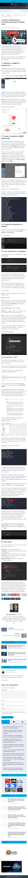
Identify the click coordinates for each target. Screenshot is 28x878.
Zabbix (17, 598)
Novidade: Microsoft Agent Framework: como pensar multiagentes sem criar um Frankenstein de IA (13, 764)
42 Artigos (19, 614)
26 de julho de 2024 (12, 656)
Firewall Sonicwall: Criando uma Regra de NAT (17, 660)
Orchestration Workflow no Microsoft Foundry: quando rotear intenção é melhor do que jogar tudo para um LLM (13, 746)
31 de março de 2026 (12, 810)
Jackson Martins (22, 648)
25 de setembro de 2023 (13, 648)
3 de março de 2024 (6, 27)
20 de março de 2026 (12, 818)
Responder (5, 680)
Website (3, 708)
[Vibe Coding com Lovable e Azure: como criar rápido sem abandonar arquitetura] (4, 800)
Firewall (7, 598)
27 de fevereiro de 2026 (13, 828)
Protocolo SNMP (5, 287)
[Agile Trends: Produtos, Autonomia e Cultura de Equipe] (14, 785)
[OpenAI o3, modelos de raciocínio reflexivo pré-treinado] (20, 790)
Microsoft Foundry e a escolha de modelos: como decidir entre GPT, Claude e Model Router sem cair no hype (13, 759)
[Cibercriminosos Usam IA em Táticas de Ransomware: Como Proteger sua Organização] (4, 654)
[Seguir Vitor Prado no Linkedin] (14, 623)
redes (12, 598)
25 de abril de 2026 (12, 802)
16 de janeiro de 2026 (13, 837)
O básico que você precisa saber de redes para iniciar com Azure (16, 646)
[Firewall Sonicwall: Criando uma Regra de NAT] (4, 661)
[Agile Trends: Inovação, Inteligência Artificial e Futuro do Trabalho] (8, 785)
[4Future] (14, 5)
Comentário (4, 690)
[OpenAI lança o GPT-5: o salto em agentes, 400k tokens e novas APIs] (20, 781)
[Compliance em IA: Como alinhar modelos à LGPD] (8, 790)
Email (2, 704)
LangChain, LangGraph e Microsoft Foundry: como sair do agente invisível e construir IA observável (12, 732)
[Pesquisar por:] (14, 10)
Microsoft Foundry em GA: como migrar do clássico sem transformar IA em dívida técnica (17, 816)
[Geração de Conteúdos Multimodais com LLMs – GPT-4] (14, 790)
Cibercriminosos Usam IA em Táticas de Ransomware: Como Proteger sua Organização (17, 654)
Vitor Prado (14, 27)
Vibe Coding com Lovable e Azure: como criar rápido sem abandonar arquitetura (16, 800)
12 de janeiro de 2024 (13, 662)
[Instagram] (14, 1)
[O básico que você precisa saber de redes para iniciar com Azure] (4, 647)
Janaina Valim (20, 656)
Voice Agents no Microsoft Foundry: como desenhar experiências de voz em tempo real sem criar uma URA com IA (13, 741)
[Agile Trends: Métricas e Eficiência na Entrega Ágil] (20, 785)
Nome (2, 700)
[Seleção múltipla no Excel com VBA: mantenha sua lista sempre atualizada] (14, 781)
